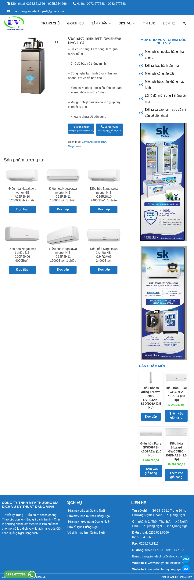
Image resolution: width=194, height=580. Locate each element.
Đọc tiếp (22, 209)
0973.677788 (16, 574)
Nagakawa (74, 146)
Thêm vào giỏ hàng (176, 415)
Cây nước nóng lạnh (94, 141)
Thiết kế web (167, 576)
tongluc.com (185, 576)
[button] (56, 42)
